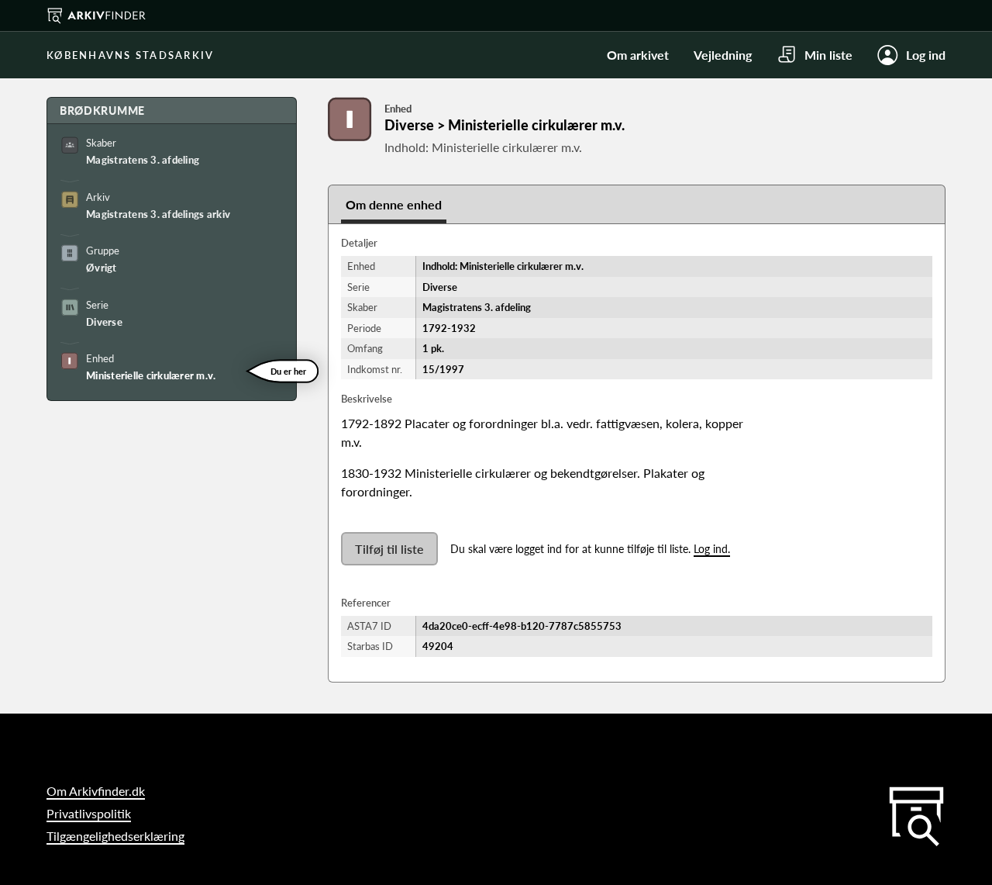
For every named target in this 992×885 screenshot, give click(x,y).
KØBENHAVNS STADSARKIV (130, 55)
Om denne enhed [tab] (394, 204)
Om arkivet (638, 54)
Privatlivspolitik (88, 813)
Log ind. (712, 548)
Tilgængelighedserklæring (115, 835)
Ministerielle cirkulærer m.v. (151, 375)
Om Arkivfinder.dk (95, 790)
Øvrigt (101, 267)
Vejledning (723, 54)
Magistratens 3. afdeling (142, 160)
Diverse (104, 322)
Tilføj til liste (389, 548)
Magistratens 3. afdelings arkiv (158, 214)
